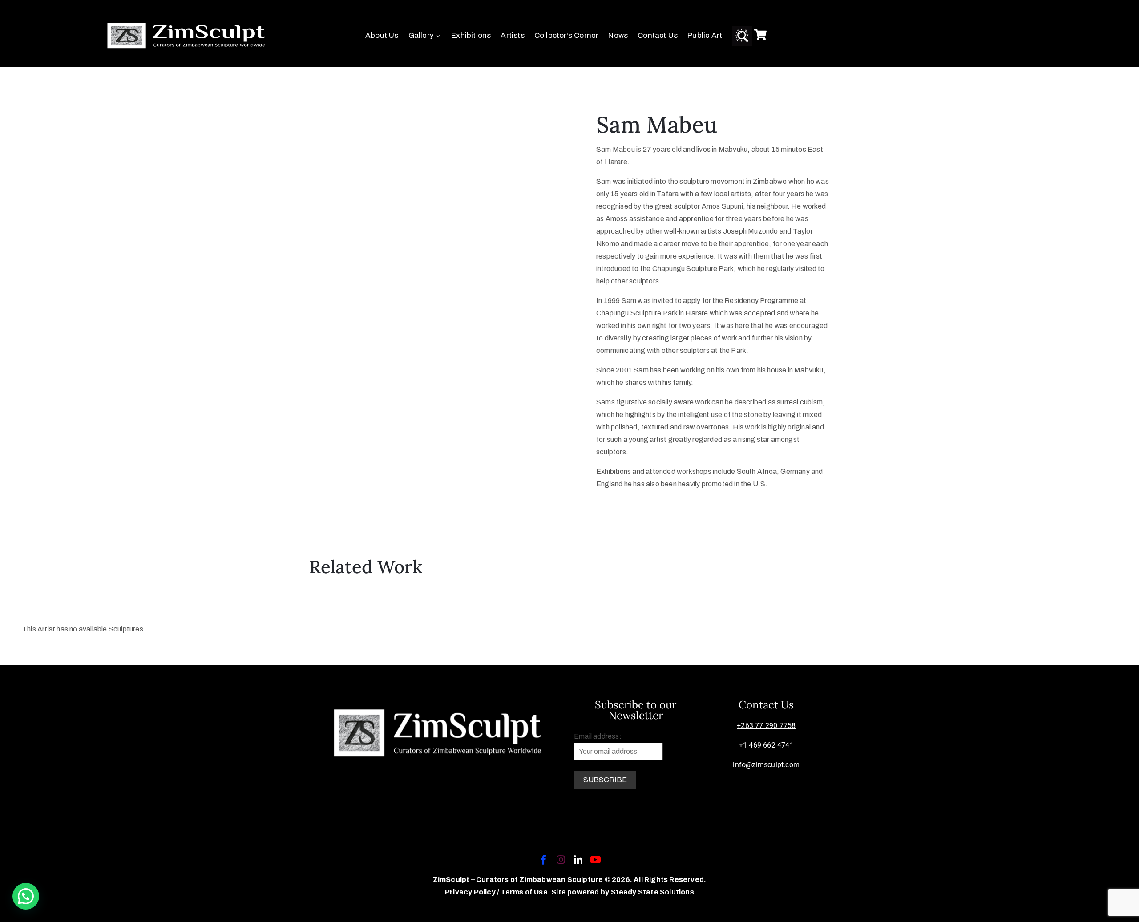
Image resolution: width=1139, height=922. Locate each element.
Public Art (704, 35)
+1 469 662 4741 (766, 745)
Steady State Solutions (652, 892)
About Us (382, 35)
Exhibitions (471, 35)
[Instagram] (561, 860)
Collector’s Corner (566, 35)
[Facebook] (543, 860)
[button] (25, 896)
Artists (512, 35)
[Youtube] (596, 860)
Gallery (421, 35)
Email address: (598, 736)
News (618, 35)
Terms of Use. (525, 892)
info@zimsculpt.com (766, 764)
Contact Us (658, 35)
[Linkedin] (578, 860)
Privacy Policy (471, 892)
